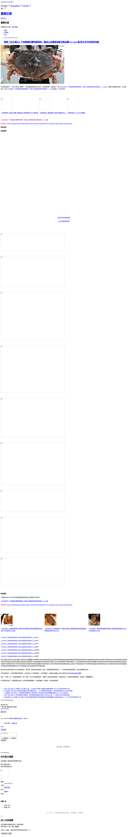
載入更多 (3, 729)
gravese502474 (5, 708)
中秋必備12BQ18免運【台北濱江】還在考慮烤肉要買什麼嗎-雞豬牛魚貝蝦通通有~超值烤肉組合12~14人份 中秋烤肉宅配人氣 (42, 697)
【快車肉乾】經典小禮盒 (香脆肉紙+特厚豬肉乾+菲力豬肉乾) (20, 113)
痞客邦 (16, 718)
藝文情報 (15, 27)
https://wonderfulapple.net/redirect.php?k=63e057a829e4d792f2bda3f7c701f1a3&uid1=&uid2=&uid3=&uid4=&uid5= (40, 123)
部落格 (6, 32)
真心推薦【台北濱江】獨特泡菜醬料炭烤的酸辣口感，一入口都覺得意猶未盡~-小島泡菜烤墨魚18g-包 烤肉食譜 (38, 691)
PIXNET (51, 812)
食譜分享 (14, 723)
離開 (10, 833)
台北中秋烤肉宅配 (64, 221)
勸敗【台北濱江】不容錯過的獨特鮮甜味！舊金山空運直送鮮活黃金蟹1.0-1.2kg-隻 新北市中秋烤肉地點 (51, 42)
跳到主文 (3, 18)
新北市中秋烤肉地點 (64, 217)
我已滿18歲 (4, 833)
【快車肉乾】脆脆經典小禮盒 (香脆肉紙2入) (52, 113)
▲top (2, 726)
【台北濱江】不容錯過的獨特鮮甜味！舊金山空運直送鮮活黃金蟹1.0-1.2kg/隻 (24, 601)
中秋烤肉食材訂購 (74, 673)
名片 (5, 34)
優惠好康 (6, 13)
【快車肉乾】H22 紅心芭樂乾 (76, 113)
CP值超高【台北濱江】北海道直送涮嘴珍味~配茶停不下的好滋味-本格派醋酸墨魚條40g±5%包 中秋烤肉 (36, 693)
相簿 (5, 30)
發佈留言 (3, 740)
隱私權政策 (74, 812)
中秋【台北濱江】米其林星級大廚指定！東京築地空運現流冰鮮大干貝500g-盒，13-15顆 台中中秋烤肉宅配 (36, 695)
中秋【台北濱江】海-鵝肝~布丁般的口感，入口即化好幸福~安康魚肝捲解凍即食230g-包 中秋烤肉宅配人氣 (37, 689)
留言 (19, 718)
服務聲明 (80, 812)
